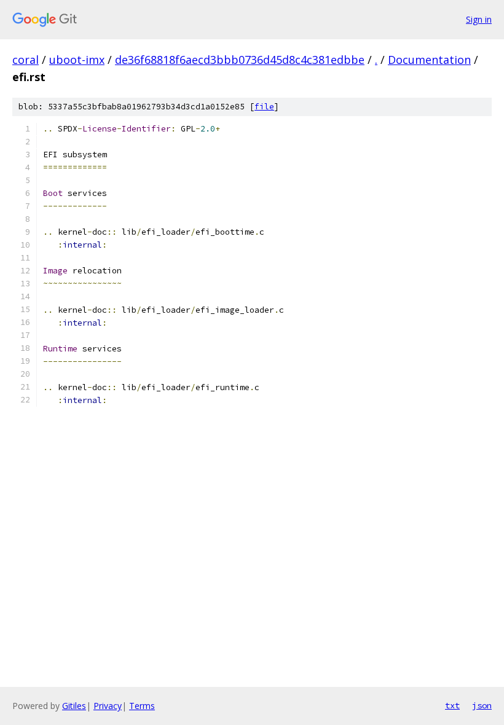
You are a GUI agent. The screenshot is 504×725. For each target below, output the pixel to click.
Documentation (429, 59)
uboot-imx (76, 59)
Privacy (107, 705)
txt (452, 705)
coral (25, 59)
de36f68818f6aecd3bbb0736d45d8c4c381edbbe (239, 59)
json (482, 705)
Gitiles (74, 705)
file (264, 106)
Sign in (479, 19)
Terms (142, 705)
